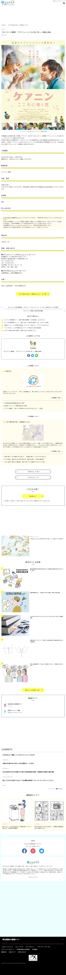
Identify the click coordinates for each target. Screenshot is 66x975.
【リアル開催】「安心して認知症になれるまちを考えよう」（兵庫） (23, 408)
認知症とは (32, 496)
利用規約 (34, 949)
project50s (4, 823)
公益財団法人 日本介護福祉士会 (11, 273)
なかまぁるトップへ (33, 477)
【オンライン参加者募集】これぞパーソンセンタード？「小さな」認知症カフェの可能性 (33, 307)
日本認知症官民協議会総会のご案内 (14, 403)
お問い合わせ (22, 952)
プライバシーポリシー (7, 949)
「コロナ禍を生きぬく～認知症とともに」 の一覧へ (32, 294)
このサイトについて (33, 877)
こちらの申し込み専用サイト (11, 217)
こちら (22, 255)
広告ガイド (12, 952)
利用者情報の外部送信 (23, 949)
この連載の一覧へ (56, 398)
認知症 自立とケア (34, 536)
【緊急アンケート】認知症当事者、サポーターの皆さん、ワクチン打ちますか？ (26, 325)
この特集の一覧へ (56, 451)
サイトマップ (19, 947)
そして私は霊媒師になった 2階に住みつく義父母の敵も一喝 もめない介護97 (26, 322)
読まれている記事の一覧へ (32, 690)
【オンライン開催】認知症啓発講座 (33, 311)
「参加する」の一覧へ (33, 471)
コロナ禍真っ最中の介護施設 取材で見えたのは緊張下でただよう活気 (24, 462)
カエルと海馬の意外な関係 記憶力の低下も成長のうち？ (20, 330)
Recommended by (52, 788)
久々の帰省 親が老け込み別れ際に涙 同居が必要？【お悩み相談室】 (24, 459)
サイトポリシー (30, 947)
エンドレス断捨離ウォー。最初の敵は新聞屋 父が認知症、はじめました (25, 320)
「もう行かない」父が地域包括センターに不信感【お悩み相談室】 (23, 328)
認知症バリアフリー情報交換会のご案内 (15, 406)
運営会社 (3, 952)
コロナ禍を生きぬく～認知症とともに (18, 422)
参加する (3, 29)
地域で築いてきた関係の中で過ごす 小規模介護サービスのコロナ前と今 (25, 456)
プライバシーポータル (43, 947)
